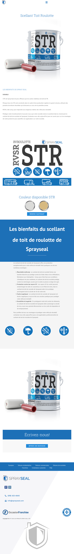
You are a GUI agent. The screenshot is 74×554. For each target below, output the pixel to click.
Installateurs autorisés (39, 468)
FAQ (51, 468)
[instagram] (9, 487)
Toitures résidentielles (24, 465)
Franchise (25, 468)
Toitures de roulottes (59, 465)
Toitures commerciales (42, 465)
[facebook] (6, 487)
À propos (11, 465)
